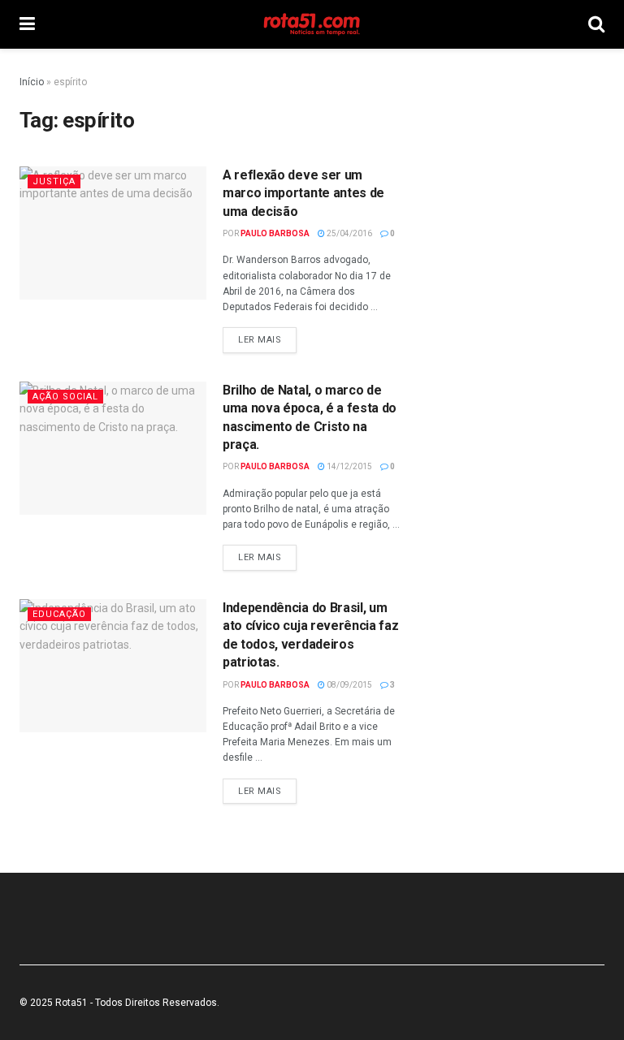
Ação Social (65, 396)
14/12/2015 (348, 466)
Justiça (54, 181)
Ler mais (259, 339)
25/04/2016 (348, 233)
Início (32, 82)
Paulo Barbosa (275, 233)
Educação (59, 614)
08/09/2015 (348, 684)
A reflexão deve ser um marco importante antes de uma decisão (303, 193)
